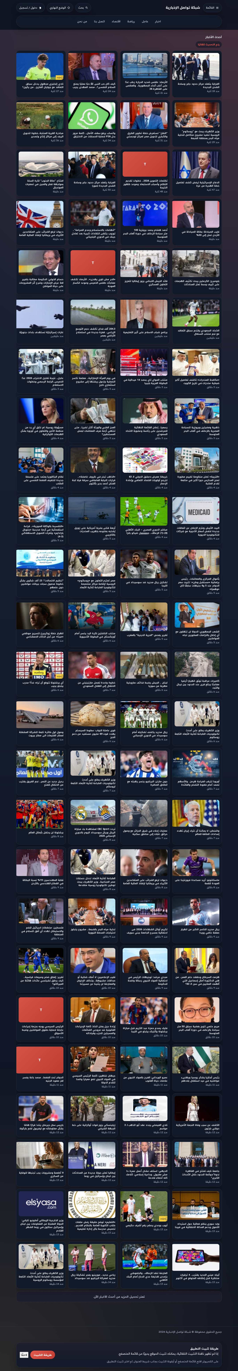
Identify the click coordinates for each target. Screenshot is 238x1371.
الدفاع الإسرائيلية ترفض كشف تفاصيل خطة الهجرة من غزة (197, 184)
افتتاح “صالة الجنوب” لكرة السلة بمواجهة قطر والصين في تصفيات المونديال (44, 184)
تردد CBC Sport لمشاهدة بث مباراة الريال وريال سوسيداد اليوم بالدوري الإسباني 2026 (95, 832)
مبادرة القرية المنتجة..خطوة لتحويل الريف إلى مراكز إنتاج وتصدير (43, 135)
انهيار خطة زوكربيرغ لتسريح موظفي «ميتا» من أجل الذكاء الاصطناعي (42, 635)
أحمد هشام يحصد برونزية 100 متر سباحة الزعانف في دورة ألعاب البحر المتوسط (145, 233)
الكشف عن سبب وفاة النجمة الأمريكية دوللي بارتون (198, 1127)
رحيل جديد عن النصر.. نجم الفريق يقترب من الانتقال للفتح (41, 783)
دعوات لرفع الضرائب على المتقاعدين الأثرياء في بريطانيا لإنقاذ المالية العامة (41, 233)
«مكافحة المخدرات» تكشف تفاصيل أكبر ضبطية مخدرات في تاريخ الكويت (197, 381)
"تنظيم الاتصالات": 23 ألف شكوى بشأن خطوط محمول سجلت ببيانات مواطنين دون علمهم (41, 584)
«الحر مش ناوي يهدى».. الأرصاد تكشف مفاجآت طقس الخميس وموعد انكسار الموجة (93, 283)
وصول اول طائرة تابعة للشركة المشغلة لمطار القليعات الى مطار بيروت (41, 734)
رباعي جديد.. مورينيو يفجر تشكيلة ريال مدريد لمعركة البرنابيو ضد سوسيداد (93, 1276)
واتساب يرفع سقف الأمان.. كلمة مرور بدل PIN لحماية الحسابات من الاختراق (94, 135)
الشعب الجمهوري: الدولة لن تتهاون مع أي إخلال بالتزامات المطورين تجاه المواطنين (198, 635)
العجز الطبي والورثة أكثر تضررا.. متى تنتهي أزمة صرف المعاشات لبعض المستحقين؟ (95, 431)
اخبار (158, 21)
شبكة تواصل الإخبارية (183, 7)
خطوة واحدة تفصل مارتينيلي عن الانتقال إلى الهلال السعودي (96, 684)
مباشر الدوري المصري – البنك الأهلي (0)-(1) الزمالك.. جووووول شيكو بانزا (146, 531)
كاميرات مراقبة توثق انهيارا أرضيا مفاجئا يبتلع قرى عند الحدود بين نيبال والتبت (197, 684)
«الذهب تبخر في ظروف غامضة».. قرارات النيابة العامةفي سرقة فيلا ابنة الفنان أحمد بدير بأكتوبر (94, 480)
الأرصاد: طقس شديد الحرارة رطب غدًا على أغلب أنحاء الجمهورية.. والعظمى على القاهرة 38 (146, 85)
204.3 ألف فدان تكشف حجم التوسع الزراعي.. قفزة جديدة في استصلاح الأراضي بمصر (96, 332)
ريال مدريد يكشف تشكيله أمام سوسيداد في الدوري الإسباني (149, 734)
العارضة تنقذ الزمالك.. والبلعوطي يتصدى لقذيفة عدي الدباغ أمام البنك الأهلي (146, 1276)
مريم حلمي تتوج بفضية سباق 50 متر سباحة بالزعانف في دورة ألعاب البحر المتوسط (198, 1029)
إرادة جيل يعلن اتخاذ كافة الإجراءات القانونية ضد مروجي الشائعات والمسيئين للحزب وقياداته (95, 1029)
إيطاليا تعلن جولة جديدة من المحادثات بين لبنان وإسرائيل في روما (94, 1174)
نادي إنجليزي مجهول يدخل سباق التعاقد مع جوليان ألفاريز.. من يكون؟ (42, 85)
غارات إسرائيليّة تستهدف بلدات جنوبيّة (41, 332)
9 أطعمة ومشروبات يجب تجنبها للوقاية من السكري (41, 1174)
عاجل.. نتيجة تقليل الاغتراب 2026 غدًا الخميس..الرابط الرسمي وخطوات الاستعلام (42, 381)
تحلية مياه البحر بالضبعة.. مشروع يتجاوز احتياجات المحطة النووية (93, 931)
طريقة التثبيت (43, 1355)
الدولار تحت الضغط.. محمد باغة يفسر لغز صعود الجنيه (42, 1079)
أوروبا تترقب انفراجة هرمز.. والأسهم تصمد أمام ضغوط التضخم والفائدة (198, 783)
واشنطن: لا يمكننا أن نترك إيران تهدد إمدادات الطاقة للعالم (198, 832)
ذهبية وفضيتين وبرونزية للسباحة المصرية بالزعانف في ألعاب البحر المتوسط (200, 431)
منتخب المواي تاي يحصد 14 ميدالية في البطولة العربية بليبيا (145, 381)
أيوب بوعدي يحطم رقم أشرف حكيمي (146, 1225)
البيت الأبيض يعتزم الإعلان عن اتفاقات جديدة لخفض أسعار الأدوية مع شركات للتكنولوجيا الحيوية (198, 531)
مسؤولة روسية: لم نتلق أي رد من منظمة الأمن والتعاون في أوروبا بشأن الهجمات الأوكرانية (42, 431)
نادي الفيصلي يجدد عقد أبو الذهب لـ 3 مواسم (145, 1127)
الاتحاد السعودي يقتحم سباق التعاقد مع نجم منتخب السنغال (198, 332)
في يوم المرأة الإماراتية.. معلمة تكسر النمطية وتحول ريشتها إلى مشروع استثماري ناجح (94, 381)
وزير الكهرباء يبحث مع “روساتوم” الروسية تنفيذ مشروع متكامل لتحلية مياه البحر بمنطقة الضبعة (198, 134)
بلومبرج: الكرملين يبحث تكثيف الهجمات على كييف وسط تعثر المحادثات (197, 283)
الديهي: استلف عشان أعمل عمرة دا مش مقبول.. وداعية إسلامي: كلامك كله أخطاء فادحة (146, 1174)
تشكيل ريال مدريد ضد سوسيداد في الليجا (146, 584)
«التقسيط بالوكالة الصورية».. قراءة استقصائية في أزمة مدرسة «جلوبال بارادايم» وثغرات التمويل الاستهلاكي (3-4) (42, 531)
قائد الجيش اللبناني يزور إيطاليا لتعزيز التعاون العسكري (146, 283)
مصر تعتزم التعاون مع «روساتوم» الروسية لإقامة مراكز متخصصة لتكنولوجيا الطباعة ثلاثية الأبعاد (96, 584)
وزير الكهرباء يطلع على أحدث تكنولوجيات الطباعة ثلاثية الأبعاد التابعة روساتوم (197, 733)
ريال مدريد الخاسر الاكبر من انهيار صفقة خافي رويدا (200, 931)
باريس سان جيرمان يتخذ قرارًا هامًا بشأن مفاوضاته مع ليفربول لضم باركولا (41, 1127)
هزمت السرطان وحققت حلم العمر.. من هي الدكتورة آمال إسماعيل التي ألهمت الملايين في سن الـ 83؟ (198, 980)
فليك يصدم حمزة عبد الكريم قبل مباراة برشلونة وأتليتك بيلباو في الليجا (145, 1030)
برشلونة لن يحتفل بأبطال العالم (46, 832)
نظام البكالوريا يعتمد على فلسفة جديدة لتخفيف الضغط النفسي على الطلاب (43, 480)
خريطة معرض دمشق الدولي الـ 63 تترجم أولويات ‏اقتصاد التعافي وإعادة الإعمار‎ (146, 480)
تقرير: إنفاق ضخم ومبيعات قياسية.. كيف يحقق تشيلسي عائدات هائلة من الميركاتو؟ (41, 980)
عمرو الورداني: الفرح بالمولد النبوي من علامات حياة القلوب (145, 1079)
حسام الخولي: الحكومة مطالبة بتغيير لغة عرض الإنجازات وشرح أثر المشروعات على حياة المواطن (41, 283)
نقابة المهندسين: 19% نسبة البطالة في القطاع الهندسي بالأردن (42, 882)
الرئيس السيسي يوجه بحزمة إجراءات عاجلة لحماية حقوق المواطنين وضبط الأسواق (42, 1029)
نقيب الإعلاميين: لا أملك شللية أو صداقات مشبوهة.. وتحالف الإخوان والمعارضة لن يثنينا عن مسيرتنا (96, 980)
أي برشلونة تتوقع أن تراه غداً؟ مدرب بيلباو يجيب (42, 684)
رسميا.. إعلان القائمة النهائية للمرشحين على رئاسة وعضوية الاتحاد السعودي (146, 431)
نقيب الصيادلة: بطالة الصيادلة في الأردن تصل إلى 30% (200, 233)
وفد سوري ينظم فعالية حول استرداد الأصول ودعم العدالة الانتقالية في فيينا (197, 1225)
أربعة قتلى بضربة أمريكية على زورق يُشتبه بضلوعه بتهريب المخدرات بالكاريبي (95, 531)
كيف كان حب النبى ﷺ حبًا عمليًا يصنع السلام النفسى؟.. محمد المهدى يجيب (94, 85)
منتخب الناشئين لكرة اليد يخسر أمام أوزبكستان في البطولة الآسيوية (95, 635)
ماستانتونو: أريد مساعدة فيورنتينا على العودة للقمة (197, 882)
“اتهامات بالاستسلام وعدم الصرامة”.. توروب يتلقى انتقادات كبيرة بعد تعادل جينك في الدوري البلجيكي (94, 233)
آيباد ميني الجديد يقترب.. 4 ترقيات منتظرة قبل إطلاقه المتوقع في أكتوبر (198, 1276)
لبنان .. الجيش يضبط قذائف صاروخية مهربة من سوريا (146, 684)
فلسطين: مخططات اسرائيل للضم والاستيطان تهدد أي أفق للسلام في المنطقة (42, 931)
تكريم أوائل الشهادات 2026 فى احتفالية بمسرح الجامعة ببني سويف (147, 931)
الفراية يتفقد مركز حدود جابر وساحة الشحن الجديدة (199, 85)
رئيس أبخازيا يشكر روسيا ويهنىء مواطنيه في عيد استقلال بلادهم (200, 1079)
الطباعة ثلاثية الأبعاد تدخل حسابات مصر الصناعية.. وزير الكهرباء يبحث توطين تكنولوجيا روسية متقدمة (95, 882)
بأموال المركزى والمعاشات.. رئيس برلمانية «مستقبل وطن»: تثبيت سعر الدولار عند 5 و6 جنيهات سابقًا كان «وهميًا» (198, 584)
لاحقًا (24, 1355)
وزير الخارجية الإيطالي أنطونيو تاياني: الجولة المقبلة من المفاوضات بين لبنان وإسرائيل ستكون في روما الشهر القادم (41, 1225)
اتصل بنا (99, 21)
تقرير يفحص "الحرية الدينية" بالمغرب (147, 635)
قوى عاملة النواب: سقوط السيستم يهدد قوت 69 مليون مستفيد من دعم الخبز (93, 733)
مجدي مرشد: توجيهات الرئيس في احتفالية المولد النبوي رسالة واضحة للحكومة (147, 980)
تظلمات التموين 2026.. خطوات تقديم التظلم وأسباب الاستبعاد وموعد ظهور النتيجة (145, 184)
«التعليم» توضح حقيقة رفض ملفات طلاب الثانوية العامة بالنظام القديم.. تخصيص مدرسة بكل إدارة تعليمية (95, 1225)
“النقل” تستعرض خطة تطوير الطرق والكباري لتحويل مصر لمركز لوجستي (146, 135)
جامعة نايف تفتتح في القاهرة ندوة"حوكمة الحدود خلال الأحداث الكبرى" (200, 1174)
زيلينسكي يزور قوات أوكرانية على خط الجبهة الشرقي (94, 1127)
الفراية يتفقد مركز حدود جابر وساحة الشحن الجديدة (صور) (95, 184)
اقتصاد (116, 21)
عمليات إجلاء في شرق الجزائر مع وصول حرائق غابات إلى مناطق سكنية (145, 832)
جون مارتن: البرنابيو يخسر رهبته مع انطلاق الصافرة (147, 783)
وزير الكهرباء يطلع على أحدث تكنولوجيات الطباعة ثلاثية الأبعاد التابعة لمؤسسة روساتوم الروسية (41, 1276)
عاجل (145, 21)
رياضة (131, 21)
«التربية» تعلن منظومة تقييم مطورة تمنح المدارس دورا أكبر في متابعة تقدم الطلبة (198, 480)
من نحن (82, 21)
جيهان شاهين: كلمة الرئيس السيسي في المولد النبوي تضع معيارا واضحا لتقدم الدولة (93, 1079)
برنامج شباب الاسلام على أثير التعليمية (145, 332)
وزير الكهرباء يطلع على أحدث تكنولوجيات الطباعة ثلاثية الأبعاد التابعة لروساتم (93, 783)
